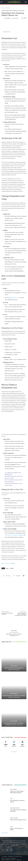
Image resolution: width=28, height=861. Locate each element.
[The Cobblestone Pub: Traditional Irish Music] (5, 809)
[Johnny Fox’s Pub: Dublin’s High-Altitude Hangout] (5, 791)
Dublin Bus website (15, 297)
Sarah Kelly (8, 18)
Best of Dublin (13, 10)
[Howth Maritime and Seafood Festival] (5, 800)
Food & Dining (14, 693)
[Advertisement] (14, 593)
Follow (14, 741)
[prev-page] (3, 730)
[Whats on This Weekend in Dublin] (5, 828)
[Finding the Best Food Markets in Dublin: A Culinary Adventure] (14, 685)
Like (6, 741)
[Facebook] (3, 850)
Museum (12, 568)
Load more (4, 832)
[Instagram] (7, 850)
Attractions (7, 8)
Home (3, 8)
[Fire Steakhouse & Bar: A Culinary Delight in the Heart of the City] (14, 713)
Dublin (7, 568)
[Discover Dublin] (14, 2)
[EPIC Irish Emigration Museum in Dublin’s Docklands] (14, 658)
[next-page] (5, 730)
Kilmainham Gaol (7, 563)
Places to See (20, 10)
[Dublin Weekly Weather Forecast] (5, 819)
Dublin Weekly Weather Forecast (18, 819)
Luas (8, 304)
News (11, 798)
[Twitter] (11, 850)
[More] (23, 575)
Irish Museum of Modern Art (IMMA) (14, 535)
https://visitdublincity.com (14, 632)
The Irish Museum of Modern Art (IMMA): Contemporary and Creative (20, 614)
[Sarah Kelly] (3, 18)
